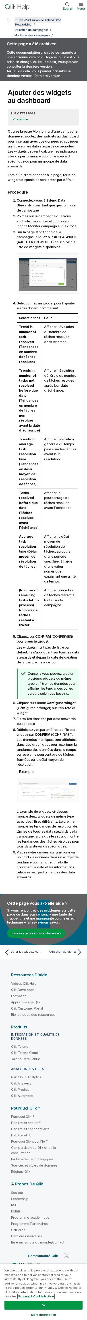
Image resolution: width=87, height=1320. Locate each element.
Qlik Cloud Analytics (26, 1077)
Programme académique (30, 1217)
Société (17, 1192)
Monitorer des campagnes (32, 35)
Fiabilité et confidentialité (30, 1129)
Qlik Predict (20, 1089)
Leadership (20, 1199)
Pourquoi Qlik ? (22, 1116)
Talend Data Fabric (25, 1059)
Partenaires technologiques (32, 1159)
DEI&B (15, 1211)
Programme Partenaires (29, 1224)
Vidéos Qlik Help (24, 983)
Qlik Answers (21, 1083)
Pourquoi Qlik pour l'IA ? (29, 1141)
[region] (43, 1291)
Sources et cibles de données (34, 1165)
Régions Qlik (20, 1171)
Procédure (20, 119)
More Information (43, 1314)
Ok (43, 1305)
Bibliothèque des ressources (33, 1014)
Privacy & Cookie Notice (36, 1296)
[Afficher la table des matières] (9, 20)
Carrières (18, 1230)
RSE (14, 1205)
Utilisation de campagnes (31, 29)
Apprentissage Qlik (25, 1002)
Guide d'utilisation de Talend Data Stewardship (37, 22)
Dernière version (47, 76)
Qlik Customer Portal (27, 1008)
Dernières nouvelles (26, 1236)
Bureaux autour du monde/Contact (37, 1242)
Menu (81, 8)
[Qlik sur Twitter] (66, 1255)
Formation (18, 996)
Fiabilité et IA (21, 1135)
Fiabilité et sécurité (25, 1123)
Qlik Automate (22, 1096)
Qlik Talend (19, 1046)
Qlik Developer (22, 990)
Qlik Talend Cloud (24, 1053)
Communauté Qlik (43, 1256)
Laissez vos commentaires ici (36, 933)
